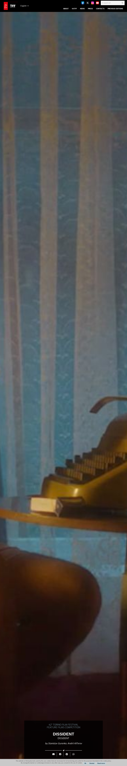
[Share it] (60, 754)
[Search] (122, 3)
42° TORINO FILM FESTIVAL (63, 724)
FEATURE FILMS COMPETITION (63, 727)
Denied (91, 763)
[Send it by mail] (53, 754)
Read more (101, 763)
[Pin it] (67, 754)
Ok (85, 763)
